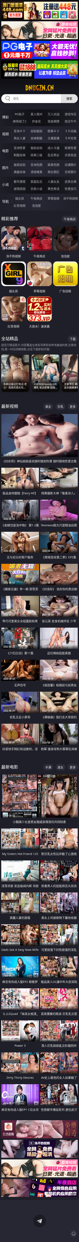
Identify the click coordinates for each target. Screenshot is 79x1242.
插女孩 (19, 198)
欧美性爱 (70, 148)
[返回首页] (73, 1233)
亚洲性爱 (19, 148)
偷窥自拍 (19, 165)
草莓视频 (53, 198)
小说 (5, 184)
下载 (73, 339)
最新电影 (9, 767)
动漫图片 (70, 165)
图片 (5, 167)
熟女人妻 (19, 138)
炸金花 (36, 121)
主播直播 (53, 138)
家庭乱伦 (36, 182)
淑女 (60, 767)
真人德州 (36, 114)
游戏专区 (70, 114)
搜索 (69, 98)
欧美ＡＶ (53, 131)
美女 (48, 407)
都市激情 (19, 182)
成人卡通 (53, 148)
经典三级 (36, 155)
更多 (73, 407)
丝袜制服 (36, 138)
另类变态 (70, 155)
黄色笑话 (53, 189)
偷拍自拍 (36, 148)
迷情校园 (19, 189)
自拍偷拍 (36, 131)
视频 (5, 134)
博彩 (5, 117)
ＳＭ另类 (70, 138)
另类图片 (70, 172)
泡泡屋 (36, 206)
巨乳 (60, 407)
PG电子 (19, 114)
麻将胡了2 (19, 121)
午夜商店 (36, 198)
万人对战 (53, 114)
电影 (5, 151)
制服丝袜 (19, 155)
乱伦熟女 (53, 155)
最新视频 (9, 406)
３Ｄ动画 (70, 131)
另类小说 (36, 189)
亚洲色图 (36, 165)
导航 (5, 201)
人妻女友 (53, 182)
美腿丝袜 (19, 172)
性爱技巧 (70, 189)
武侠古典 (70, 182)
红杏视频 (19, 206)
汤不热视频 (70, 198)
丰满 (48, 767)
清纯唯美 (36, 172)
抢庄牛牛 (70, 121)
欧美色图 (53, 165)
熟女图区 (53, 172)
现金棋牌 (53, 121)
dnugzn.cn (39, 88)
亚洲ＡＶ (19, 131)
